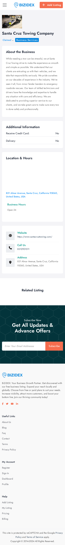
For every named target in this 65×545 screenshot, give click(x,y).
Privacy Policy (9, 449)
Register (6, 467)
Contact (6, 438)
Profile (5, 484)
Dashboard (7, 478)
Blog (4, 427)
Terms (5, 444)
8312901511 (23, 249)
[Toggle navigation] (4, 4)
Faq (4, 433)
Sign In (5, 473)
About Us (6, 422)
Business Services (27, 40)
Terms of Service (34, 537)
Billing (5, 519)
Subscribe (54, 346)
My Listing (7, 508)
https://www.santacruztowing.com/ (34, 236)
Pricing (5, 513)
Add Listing (54, 5)
